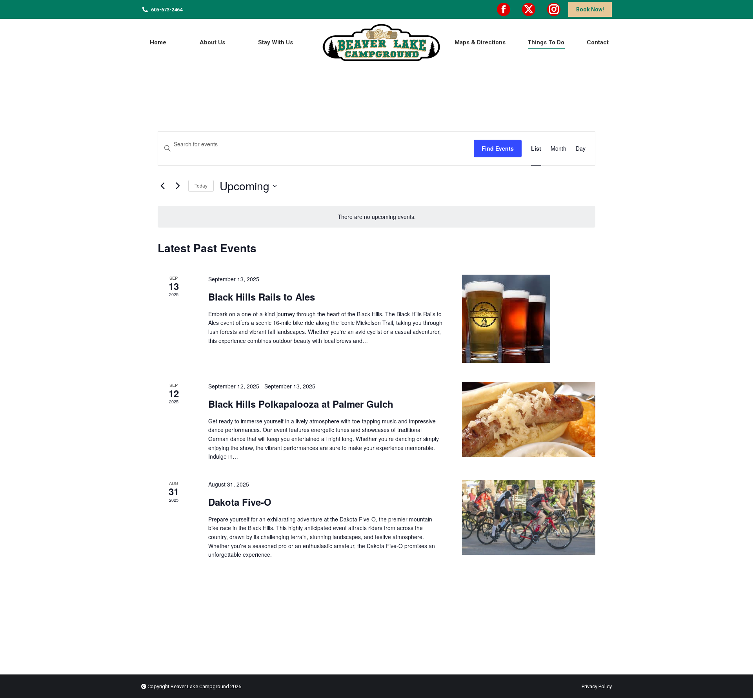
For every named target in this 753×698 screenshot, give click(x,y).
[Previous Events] (162, 186)
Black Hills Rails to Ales (261, 296)
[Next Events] (177, 186)
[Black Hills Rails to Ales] (528, 319)
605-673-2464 (166, 10)
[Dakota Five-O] (528, 517)
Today (201, 185)
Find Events (498, 148)
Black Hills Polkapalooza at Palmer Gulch (300, 403)
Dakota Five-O (239, 501)
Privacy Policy (597, 686)
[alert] (376, 217)
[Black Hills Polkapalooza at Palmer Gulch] (528, 419)
